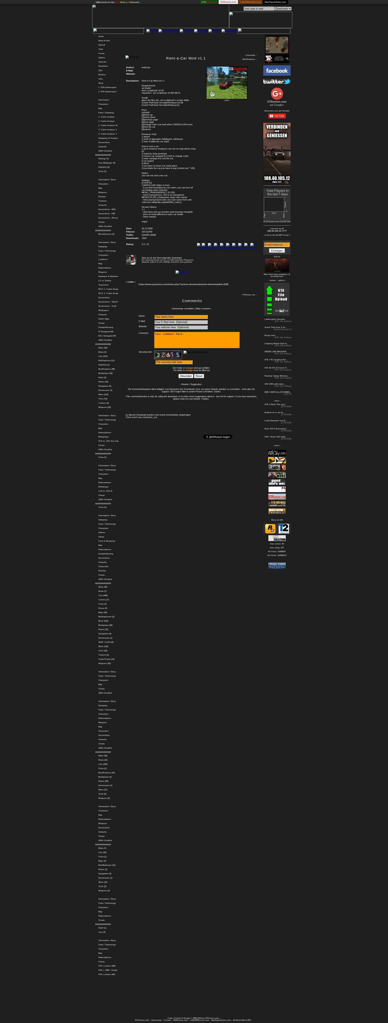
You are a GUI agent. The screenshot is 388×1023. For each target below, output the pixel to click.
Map (99, 108)
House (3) (102, 608)
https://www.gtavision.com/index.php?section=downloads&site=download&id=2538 (183, 284)
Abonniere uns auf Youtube (277, 111)
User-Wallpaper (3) (106, 163)
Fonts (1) (101, 457)
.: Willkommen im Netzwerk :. (117, 2)
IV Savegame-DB (105, 332)
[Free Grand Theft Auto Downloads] (277, 567)
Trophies (102, 201)
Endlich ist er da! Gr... (274, 413)
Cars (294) (102, 764)
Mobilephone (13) (105, 361)
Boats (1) (101, 352)
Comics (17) (103, 600)
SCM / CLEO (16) (105, 642)
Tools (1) (101, 171)
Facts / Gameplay (105, 113)
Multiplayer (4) (104, 777)
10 (251, 250)
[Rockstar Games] (270, 533)
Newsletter (102, 66)
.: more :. (277, 401)
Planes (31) (102, 629)
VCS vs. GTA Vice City (108, 441)
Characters (102, 104)
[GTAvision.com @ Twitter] (277, 83)
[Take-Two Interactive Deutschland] (284, 533)
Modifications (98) (106, 369)
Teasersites (103, 285)
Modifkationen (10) (106, 865)
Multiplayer (103, 437)
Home (100, 36)
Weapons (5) (103, 798)
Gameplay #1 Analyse (107, 138)
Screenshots (103, 142)
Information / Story (106, 180)
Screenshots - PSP (106, 214)
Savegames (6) (104, 386)
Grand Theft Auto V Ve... (275, 327)
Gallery (101, 58)
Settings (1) (103, 159)
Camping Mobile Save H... (276, 344)
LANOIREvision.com (199, 1020)
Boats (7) (101, 591)
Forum (100, 53)
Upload (101, 45)
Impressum (156, 1020)
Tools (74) (102, 399)
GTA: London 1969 (106, 966)
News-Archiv (103, 41)
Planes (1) (102, 869)
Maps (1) (101, 861)
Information (103, 100)
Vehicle (101, 533)
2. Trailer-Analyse (106, 121)
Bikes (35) (102, 756)
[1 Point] (199, 247)
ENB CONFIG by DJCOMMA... (278, 392)
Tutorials (101, 62)
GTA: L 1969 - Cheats (107, 970)
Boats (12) (102, 760)
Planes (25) (102, 781)
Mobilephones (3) (105, 617)
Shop (100, 83)
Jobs (100, 79)
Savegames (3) (104, 634)
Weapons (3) (103, 891)
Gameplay (102, 247)
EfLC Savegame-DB (106, 336)
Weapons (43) (104, 407)
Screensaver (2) (104, 390)
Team (100, 49)
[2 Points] (205, 247)
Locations (102, 259)
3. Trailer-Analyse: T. (107, 134)
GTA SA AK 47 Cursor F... (276, 368)
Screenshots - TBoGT (107, 302)
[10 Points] (253, 247)
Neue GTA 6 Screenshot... (276, 429)
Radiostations (104, 268)
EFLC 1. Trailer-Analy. (108, 289)
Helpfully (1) (103, 365)
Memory (101, 75)
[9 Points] (247, 247)
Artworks (102, 147)
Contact (167, 1020)
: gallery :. (281, 280)
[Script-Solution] (277, 540)
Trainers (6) (103, 403)
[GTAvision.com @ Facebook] (277, 74)
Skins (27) (102, 790)
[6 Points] (229, 247)
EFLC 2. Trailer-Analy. (108, 293)
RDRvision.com (180, 1020)
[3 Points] (211, 247)
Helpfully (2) (103, 167)
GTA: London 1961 (106, 974)
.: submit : (272, 280)
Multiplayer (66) (105, 625)
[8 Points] (241, 247)
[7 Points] (235, 247)
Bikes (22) (102, 348)
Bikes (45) (102, 587)
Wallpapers (103, 310)
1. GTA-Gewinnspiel (106, 87)
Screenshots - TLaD (106, 306)
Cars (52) (101, 852)
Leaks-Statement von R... (275, 421)
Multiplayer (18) (105, 373)
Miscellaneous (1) (105, 234)
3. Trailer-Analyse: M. (107, 125)
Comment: (144, 333)
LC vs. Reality (104, 281)
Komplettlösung (105, 327)
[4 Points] (217, 247)
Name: (142, 316)
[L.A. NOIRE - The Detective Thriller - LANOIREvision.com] (277, 506)
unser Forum (195, 391)
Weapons (102, 192)
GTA (208, 2)
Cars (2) (101, 932)
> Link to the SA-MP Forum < (277, 235)
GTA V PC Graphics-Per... (276, 360)
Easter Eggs (103, 319)
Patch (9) (101, 378)
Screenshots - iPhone (107, 218)
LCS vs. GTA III (104, 491)
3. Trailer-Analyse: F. (107, 130)
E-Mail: (142, 321)
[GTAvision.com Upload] (277, 314)
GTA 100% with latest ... (275, 384)
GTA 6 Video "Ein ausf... (275, 404)
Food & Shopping (106, 541)
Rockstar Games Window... (276, 376)
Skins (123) (102, 395)
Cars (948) (102, 595)
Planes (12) (102, 382)
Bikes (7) (101, 848)
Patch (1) (101, 928)
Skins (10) (102, 882)
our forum (194, 399)
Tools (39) (102, 651)
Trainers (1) (103, 655)
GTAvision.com (142, 1020)
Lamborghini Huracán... (275, 319)
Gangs (100, 537)
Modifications (249, 59)
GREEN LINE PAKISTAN (275, 352)
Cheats (101, 222)
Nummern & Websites (107, 276)
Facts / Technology (106, 251)
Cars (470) (102, 356)
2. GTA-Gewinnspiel (106, 92)
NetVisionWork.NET (242, 1020)
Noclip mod (269, 335)
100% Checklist (104, 151)
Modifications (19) (106, 773)
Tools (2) (101, 794)
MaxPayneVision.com (275, 2)
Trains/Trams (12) (105, 659)
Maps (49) (102, 612)
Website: (143, 326)
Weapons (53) (104, 663)
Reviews (101, 197)
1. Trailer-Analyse (106, 117)
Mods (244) (102, 621)
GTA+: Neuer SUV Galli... (275, 437)
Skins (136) (102, 646)
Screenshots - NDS (106, 209)
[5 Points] (223, 247)
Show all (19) (277, 520)
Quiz (100, 70)
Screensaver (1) (104, 638)
